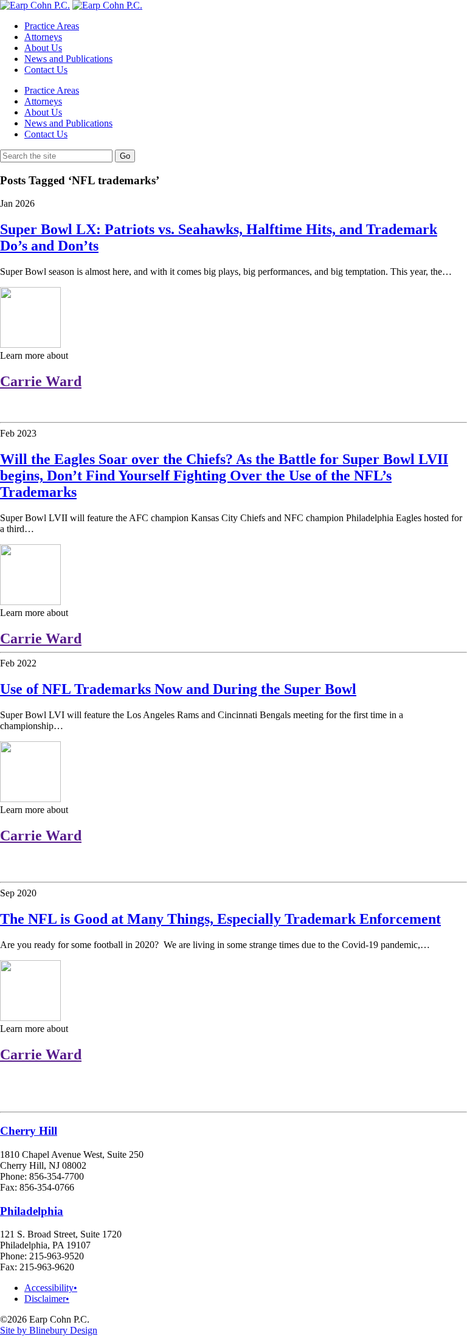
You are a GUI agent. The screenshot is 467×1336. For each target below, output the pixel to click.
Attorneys (43, 37)
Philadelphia (31, 1211)
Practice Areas (51, 26)
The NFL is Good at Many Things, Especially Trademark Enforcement (220, 919)
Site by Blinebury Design (48, 1330)
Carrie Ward (40, 381)
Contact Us (45, 69)
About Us (43, 48)
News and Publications (68, 59)
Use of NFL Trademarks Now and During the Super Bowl (178, 689)
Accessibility (50, 1287)
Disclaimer (46, 1298)
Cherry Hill (28, 1130)
